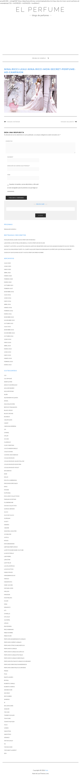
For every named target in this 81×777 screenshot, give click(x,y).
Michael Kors (8, 588)
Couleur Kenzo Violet (11, 467)
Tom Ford (7, 718)
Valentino (7, 734)
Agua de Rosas (9, 391)
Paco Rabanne (9, 629)
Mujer (6, 601)
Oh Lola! (7, 617)
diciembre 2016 (9, 291)
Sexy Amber (8, 696)
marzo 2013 (8, 358)
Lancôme (7, 559)
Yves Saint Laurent (10, 750)
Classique (7, 442)
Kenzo (6, 540)
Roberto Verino (9, 686)
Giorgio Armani (9, 509)
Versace (6, 737)
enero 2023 (7, 282)
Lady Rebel (7, 556)
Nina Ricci (7, 607)
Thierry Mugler (9, 715)
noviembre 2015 (9, 320)
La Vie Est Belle (9, 553)
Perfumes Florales (10, 648)
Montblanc (8, 597)
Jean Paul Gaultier (10, 531)
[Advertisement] (40, 35)
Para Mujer (7, 636)
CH (5, 429)
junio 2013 (7, 352)
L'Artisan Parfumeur (11, 547)
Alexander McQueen (11, 397)
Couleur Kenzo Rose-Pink (12, 464)
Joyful (6, 537)
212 (5, 375)
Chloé (6, 436)
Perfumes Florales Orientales (14, 658)
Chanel (6, 432)
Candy (6, 423)
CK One (6, 439)
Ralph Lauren (8, 677)
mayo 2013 (7, 355)
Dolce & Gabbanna (10, 480)
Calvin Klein (8, 420)
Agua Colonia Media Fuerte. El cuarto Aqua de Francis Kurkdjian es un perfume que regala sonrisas (37, 249)
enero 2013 (7, 364)
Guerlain (7, 518)
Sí (4, 702)
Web (8, 174)
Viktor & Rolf (8, 740)
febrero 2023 (8, 279)
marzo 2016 (8, 307)
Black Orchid (8, 413)
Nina (5, 604)
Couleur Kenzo (9, 458)
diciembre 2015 (9, 317)
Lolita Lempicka (9, 566)
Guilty (6, 521)
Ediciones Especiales (11, 483)
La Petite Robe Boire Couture (14, 550)
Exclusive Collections (11, 496)
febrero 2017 (8, 288)
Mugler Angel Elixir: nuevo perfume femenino (19, 240)
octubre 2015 (8, 323)
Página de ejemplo (39, 58)
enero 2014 (7, 349)
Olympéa (7, 620)
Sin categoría (8, 705)
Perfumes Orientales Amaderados (15, 664)
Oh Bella (7, 613)
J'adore (6, 528)
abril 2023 (7, 272)
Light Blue (7, 563)
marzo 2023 (8, 276)
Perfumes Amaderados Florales (15, 639)
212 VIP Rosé (8, 378)
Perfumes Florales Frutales (13, 655)
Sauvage (7, 693)
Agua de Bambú (9, 388)
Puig (5, 674)
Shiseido (7, 699)
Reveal (6, 680)
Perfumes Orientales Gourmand (15, 667)
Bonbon (7, 416)
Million (6, 591)
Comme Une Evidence (11, 455)
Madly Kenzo (8, 572)
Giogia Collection (10, 505)
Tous (5, 725)
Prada (6, 671)
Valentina (7, 731)
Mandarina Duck (9, 575)
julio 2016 (7, 295)
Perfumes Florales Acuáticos (14, 651)
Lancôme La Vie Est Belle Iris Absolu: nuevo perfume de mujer (24, 243)
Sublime (6, 709)
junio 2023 (7, 266)
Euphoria (7, 493)
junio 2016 (7, 298)
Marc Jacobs (8, 585)
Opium (6, 623)
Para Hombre (8, 632)
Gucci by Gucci (9, 515)
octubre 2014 (8, 336)
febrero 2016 (8, 310)
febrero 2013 (8, 361)
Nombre (10, 157)
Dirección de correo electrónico (18, 166)
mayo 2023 (7, 269)
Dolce (6, 477)
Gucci (6, 512)
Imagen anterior (13, 121)
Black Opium (8, 410)
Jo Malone (7, 534)
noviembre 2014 (9, 333)
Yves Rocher (8, 747)
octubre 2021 (8, 285)
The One (6, 712)
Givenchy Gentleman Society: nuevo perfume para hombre (24, 252)
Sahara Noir (8, 690)
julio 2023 (7, 263)
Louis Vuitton (8, 569)
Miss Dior (7, 594)
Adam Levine (8, 382)
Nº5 (5, 610)
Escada (6, 490)
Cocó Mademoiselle (11, 448)
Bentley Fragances (10, 407)
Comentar (9, 141)
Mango (6, 578)
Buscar (40, 215)
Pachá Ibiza (7, 626)
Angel (6, 401)
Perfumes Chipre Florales (12, 642)
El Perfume (40, 9)
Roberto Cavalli (9, 683)
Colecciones (8, 451)
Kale (46, 770)
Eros (5, 486)
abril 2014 (7, 345)
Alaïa (6, 394)
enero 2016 (7, 314)
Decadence (7, 470)
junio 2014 (7, 339)
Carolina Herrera (10, 426)
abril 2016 (7, 304)
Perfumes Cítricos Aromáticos (14, 645)
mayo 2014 (7, 342)
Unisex (6, 728)
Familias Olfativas (10, 499)
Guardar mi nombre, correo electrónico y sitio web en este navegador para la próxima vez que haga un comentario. (22, 187)
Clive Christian (9, 445)
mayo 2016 (7, 301)
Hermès (6, 524)
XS (5, 744)
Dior (5, 474)
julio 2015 (7, 326)
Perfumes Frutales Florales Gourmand (17, 661)
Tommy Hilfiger (9, 721)
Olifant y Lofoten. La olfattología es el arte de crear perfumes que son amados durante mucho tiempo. (39, 246)
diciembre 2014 (9, 330)
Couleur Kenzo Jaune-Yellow (14, 461)
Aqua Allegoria (9, 404)
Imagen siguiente (67, 121)
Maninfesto (8, 582)
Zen (5, 753)
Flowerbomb (8, 502)
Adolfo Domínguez (10, 385)
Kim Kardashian (9, 544)
